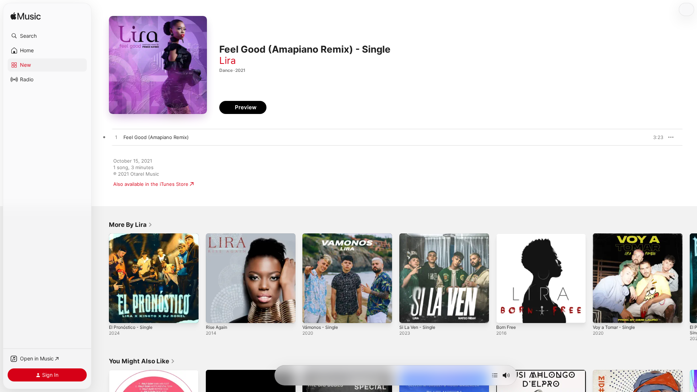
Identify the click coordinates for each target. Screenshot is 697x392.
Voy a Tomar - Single (616, 236)
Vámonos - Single (322, 236)
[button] (47, 36)
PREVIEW (655, 137)
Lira (227, 60)
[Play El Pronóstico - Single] (118, 314)
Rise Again (217, 236)
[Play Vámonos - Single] (311, 314)
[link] (130, 225)
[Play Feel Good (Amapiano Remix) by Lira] (116, 137)
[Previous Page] (102, 278)
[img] (26, 16)
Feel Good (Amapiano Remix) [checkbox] (156, 137)
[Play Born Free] (505, 314)
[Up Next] (494, 375)
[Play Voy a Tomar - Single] (601, 314)
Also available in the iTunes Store (150, 184)
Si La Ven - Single (419, 236)
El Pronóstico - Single (133, 236)
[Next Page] (690, 278)
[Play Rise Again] (214, 314)
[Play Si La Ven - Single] (408, 314)
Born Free (507, 236)
